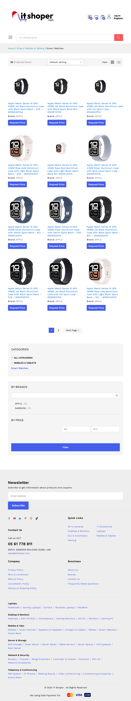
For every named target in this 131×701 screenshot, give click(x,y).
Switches (84, 659)
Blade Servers (67, 644)
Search (118, 37)
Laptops (101, 531)
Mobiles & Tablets (25, 363)
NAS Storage (15, 644)
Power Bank (14, 633)
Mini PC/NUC (28, 618)
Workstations (46, 618)
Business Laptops (65, 607)
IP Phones (29, 673)
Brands (72, 574)
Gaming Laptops (31, 607)
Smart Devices (27, 629)
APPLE (18, 403)
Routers (12, 659)
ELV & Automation (78, 535)
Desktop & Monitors (78, 531)
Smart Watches (19, 368)
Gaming (72, 540)
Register (118, 18)
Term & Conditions (18, 574)
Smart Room (15, 677)
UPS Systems (103, 644)
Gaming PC (107, 618)
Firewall (24, 659)
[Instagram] (31, 518)
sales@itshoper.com (19, 553)
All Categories (23, 357)
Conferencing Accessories (97, 673)
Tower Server (32, 644)
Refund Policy (15, 579)
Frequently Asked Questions (83, 583)
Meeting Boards (46, 673)
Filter (66, 447)
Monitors (93, 618)
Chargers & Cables (75, 629)
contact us (74, 579)
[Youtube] (14, 518)
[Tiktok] (37, 518)
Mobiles (12, 629)
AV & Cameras (75, 526)
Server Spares (85, 644)
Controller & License (64, 659)
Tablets (92, 629)
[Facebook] (9, 518)
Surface (48, 607)
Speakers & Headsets (50, 629)
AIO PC (81, 618)
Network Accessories (19, 662)
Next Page (72, 330)
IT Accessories (104, 526)
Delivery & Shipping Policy (22, 588)
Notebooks (13, 607)
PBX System (14, 673)
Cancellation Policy (18, 583)
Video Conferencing (69, 673)
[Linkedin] (20, 518)
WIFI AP (96, 659)
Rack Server (14, 648)
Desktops (13, 618)
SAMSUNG (20, 408)
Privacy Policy (15, 570)
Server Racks (49, 644)
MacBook (83, 607)
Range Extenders (41, 659)
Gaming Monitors (65, 618)
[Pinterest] (25, 518)
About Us (73, 570)
